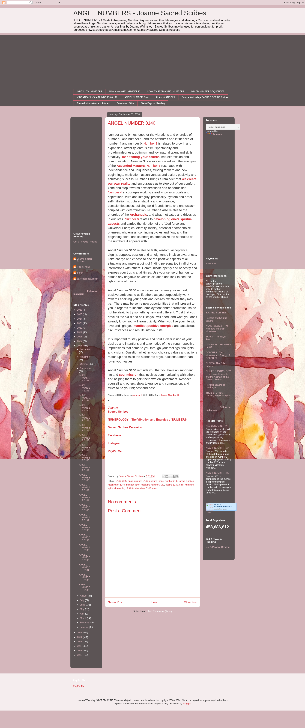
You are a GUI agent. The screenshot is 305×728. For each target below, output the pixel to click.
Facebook (114, 435)
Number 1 (153, 165)
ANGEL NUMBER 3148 (84, 428)
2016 (80, 345)
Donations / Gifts (125, 103)
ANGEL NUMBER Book (136, 97)
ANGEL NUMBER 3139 (84, 517)
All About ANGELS (165, 97)
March (83, 618)
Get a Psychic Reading (85, 241)
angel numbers (187, 481)
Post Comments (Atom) (160, 611)
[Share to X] (170, 476)
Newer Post (115, 602)
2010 (80, 655)
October (84, 364)
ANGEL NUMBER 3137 (84, 537)
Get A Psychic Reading (153, 103)
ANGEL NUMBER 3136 (84, 547)
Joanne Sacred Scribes (84, 260)
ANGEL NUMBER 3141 (84, 497)
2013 (80, 641)
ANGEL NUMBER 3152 (84, 388)
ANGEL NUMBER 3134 (84, 567)
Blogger (186, 703)
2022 (80, 327)
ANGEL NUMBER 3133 (84, 577)
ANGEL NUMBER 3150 (84, 408)
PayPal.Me (115, 451)
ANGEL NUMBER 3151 (84, 398)
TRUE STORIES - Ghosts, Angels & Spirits (218, 394)
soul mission (128, 374)
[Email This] (164, 476)
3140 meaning (150, 481)
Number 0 (132, 219)
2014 (80, 637)
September (85, 368)
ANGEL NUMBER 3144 (84, 468)
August (84, 595)
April (82, 613)
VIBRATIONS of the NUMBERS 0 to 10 (97, 97)
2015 (80, 632)
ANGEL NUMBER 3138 (84, 527)
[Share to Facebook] (174, 476)
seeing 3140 (172, 484)
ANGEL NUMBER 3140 (84, 508)
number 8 (137, 395)
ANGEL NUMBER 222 (217, 448)
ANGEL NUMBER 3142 (84, 488)
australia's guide (220, 509)
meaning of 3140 (116, 484)
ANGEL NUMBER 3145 (84, 458)
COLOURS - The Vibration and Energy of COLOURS (218, 355)
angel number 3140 (168, 481)
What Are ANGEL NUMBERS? (124, 91)
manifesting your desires (141, 157)
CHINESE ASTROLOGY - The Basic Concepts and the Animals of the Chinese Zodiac (218, 375)
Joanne (113, 407)
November (85, 356)
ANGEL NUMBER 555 (217, 473)
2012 (80, 646)
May (82, 609)
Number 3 (150, 143)
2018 (80, 336)
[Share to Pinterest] (177, 476)
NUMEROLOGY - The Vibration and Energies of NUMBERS (147, 419)
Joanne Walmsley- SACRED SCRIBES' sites (205, 97)
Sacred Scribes (118, 411)
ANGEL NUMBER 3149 (84, 418)
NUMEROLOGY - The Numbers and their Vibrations (217, 329)
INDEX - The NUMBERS (89, 91)
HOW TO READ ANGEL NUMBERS (165, 91)
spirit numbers (186, 484)
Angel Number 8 (170, 395)
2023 (80, 323)
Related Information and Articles (93, 103)
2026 (80, 309)
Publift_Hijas (83, 266)
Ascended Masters (131, 165)
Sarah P (81, 272)
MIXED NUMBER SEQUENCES (208, 91)
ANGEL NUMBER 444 (217, 425)
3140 (118, 481)
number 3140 (132, 484)
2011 (80, 650)
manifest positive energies (153, 326)
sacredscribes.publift (87, 278)
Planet (223, 506)
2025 (80, 314)
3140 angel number (132, 481)
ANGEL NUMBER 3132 (84, 587)
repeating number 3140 (152, 484)
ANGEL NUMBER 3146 (84, 448)
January (84, 627)
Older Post (190, 602)
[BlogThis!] (167, 476)
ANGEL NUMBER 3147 (84, 438)
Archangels (138, 214)
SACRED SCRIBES (216, 312)
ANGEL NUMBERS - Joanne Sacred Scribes (139, 13)
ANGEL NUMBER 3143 (84, 478)
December (85, 349)
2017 (80, 341)
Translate (217, 134)
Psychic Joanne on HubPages (215, 386)
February (85, 622)
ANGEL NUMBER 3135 (84, 557)
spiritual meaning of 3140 (120, 488)
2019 (80, 332)
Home (153, 602)
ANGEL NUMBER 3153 (84, 378)
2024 (80, 318)
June (83, 604)
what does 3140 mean (146, 488)
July (82, 600)
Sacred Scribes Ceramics (125, 427)
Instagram (114, 443)
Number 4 (115, 192)
